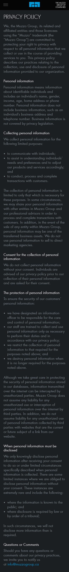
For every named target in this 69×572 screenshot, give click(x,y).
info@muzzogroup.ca (23, 564)
